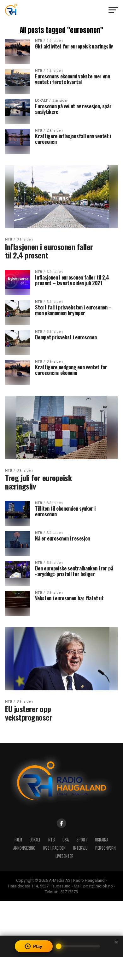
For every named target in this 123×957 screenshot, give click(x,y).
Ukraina (101, 840)
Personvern (105, 848)
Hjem (18, 840)
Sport (81, 840)
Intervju (80, 848)
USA (65, 840)
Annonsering (24, 848)
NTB (51, 840)
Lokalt (35, 840)
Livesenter (64, 856)
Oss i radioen (54, 848)
